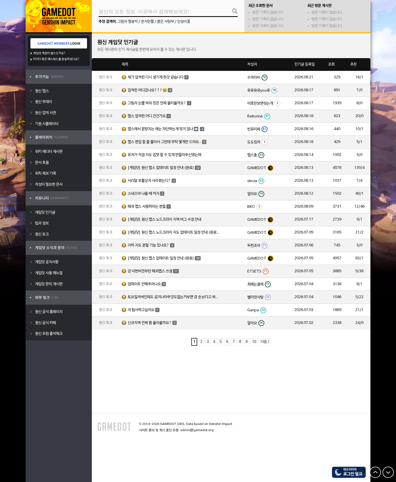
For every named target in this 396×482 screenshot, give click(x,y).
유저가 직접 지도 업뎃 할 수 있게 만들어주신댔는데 (164, 155)
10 (254, 342)
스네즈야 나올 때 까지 (145, 194)
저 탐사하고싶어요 (143, 310)
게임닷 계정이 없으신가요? (49, 53)
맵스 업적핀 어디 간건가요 (148, 116)
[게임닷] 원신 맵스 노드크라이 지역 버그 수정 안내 (164, 220)
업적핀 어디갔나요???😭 (149, 90)
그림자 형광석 (127, 22)
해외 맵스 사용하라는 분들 (148, 207)
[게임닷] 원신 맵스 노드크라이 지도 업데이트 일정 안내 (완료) (173, 232)
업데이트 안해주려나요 (146, 284)
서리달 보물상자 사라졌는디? (151, 181)
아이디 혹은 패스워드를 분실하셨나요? (56, 59)
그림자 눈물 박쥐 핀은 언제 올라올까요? (159, 103)
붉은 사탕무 (165, 22)
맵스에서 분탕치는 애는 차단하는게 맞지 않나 (165, 129)
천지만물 (147, 22)
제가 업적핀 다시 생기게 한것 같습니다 (157, 77)
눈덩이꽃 (183, 22)
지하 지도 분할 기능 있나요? (150, 245)
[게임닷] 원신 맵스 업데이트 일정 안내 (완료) (163, 168)
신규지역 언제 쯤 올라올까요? (151, 323)
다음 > (264, 342)
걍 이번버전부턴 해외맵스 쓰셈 (153, 271)
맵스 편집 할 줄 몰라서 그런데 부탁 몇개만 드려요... (166, 142)
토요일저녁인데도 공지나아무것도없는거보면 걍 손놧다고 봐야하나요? (173, 297)
